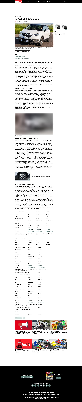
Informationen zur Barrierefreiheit (28, 394)
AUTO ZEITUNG (16, 16)
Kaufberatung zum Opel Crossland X (20, 56)
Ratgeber (49, 1)
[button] (34, 57)
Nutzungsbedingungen (36, 392)
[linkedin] (41, 385)
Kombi (21, 317)
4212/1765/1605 (31, 231)
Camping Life (36, 1)
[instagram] (35, 385)
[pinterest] (32, 385)
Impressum (30, 392)
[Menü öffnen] (66, 1)
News (28, 1)
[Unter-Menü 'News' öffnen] (29, 1)
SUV (23, 317)
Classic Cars (43, 1)
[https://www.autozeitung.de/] (18, 1)
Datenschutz (43, 392)
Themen (49, 394)
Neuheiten (20, 16)
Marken (24, 1)
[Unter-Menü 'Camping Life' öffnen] (39, 1)
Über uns (45, 394)
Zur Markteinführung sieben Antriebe (20, 59)
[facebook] (38, 385)
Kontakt (58, 394)
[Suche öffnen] (62, 1)
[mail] (49, 385)
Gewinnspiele (53, 394)
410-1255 (30, 229)
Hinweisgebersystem (39, 394)
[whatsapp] (47, 385)
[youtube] (44, 385)
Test (32, 1)
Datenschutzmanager (50, 392)
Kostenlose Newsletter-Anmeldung (27, 377)
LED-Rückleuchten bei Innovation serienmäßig (22, 58)
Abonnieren (58, 377)
